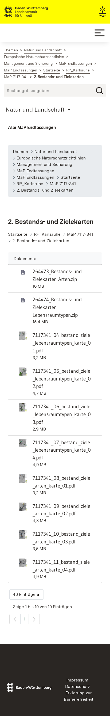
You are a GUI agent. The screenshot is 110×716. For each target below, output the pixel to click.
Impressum (77, 680)
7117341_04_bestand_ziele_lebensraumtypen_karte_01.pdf (62, 343)
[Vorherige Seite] (15, 619)
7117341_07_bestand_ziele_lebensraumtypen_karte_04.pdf (62, 450)
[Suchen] (99, 90)
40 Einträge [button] (28, 596)
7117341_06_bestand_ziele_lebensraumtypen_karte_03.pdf (62, 414)
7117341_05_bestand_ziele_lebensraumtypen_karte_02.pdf (62, 379)
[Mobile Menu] (99, 32)
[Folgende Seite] (34, 619)
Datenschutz (77, 686)
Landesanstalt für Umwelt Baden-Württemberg (35, 11)
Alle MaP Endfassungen (32, 127)
